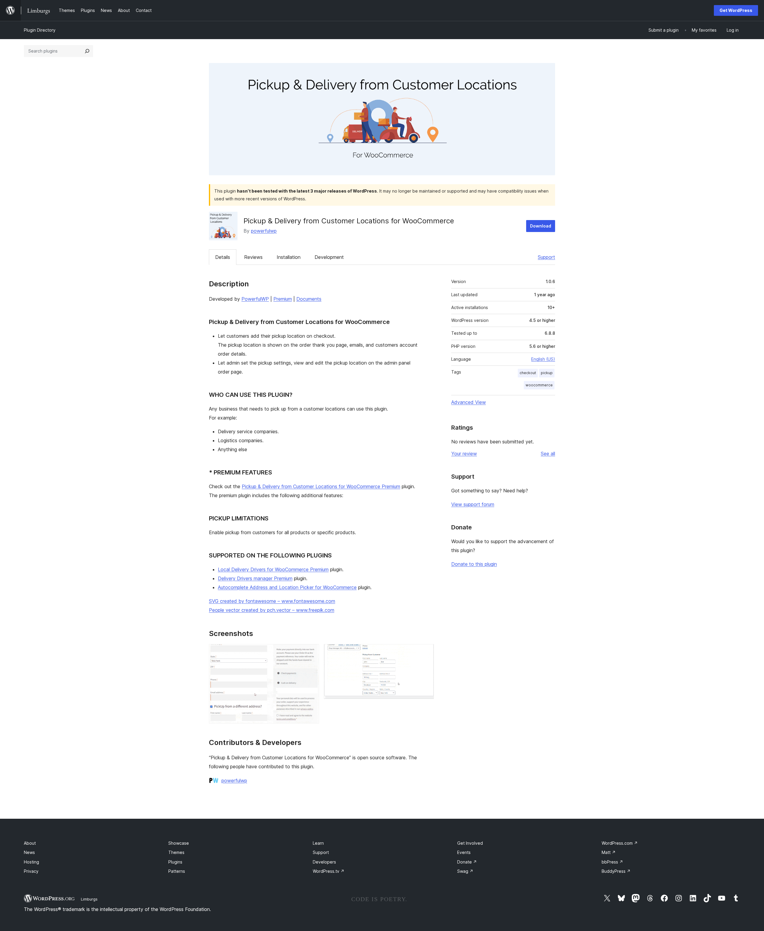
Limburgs (89, 899)
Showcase (178, 843)
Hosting (31, 861)
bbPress (612, 861)
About (30, 843)
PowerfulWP (255, 299)
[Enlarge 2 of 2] (426, 652)
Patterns (176, 871)
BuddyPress (616, 871)
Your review (464, 454)
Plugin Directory (40, 30)
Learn (318, 843)
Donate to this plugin (474, 564)
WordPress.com (620, 843)
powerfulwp (264, 231)
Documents (308, 299)
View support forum (472, 504)
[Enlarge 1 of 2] (311, 652)
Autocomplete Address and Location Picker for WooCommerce (287, 587)
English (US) (543, 359)
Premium (282, 299)
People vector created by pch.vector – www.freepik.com (271, 610)
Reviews (253, 257)
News (29, 852)
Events (464, 852)
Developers (324, 861)
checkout (528, 373)
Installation (289, 257)
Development (329, 257)
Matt (609, 852)
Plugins (175, 861)
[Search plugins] (87, 51)
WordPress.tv (328, 871)
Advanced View (468, 402)
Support (546, 257)
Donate (467, 861)
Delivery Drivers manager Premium (255, 578)
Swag (465, 871)
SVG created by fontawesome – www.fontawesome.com (272, 601)
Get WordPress (736, 10)
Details (222, 257)
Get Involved (470, 843)
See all (548, 454)
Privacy (31, 871)
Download (540, 225)
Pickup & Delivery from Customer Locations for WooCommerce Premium (321, 486)
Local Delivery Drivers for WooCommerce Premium (273, 569)
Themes (176, 852)
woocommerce (539, 385)
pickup (547, 373)
